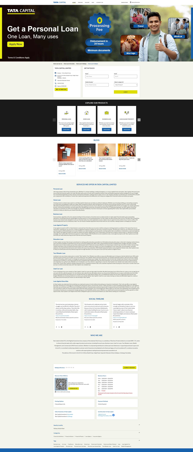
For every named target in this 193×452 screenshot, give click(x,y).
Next (138, 119)
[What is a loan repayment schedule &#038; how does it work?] (66, 153)
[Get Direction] (113, 416)
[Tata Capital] (59, 2)
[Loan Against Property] (127, 112)
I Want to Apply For (119, 82)
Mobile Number (89, 82)
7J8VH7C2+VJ (102, 414)
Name (87, 73)
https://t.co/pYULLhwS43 (62, 315)
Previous (54, 119)
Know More (66, 129)
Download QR (73, 388)
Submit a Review (129, 367)
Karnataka (70, 414)
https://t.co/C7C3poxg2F (91, 315)
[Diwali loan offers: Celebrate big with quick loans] (127, 150)
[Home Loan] (86, 112)
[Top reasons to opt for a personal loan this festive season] (107, 150)
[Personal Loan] (66, 112)
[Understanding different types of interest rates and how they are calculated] (87, 150)
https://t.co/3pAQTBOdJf (120, 317)
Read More (62, 173)
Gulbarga (69, 416)
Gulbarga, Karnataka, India (105, 415)
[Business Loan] (107, 112)
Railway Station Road (59, 428)
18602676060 (60, 83)
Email (115, 73)
